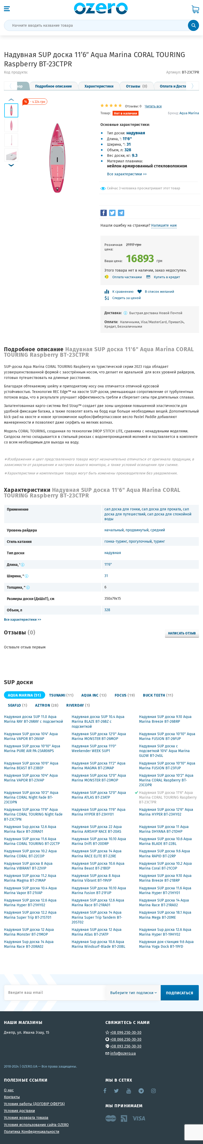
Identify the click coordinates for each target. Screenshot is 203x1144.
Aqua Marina (189, 113)
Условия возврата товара (26, 1117)
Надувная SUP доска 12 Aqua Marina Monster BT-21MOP (29, 932)
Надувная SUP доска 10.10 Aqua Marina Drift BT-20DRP (99, 841)
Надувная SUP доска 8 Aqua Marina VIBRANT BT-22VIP (28, 866)
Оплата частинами (127, 277)
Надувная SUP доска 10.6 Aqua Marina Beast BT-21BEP (98, 866)
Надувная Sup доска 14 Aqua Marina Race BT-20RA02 (29, 944)
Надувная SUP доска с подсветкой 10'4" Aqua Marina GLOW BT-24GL (164, 750)
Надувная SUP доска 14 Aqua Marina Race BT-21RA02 (164, 903)
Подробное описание (53, 86)
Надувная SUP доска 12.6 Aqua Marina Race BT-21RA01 (98, 903)
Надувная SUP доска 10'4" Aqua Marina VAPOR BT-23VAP (31, 778)
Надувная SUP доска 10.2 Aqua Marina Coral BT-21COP (165, 866)
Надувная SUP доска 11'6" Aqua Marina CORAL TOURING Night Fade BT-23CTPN (33, 814)
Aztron (46, 705)
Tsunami (61, 695)
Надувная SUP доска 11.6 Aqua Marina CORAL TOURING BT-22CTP (32, 841)
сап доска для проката (161, 509)
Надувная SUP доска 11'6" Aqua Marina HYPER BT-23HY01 (99, 812)
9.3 (134, 155)
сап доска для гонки (122, 509)
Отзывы (136, 86)
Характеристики (99, 86)
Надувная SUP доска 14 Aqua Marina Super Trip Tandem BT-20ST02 (97, 917)
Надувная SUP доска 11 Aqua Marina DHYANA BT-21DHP (164, 829)
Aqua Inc (94, 695)
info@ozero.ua (123, 1053)
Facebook (105, 1091)
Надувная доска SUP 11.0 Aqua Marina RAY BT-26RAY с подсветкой (33, 719)
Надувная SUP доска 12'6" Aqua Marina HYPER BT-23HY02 (166, 812)
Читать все (153, 106)
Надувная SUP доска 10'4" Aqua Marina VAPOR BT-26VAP (31, 736)
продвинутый (137, 530)
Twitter (116, 1091)
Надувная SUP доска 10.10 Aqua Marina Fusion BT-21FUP (99, 890)
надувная (135, 132)
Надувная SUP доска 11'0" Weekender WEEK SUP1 (94, 748)
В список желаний (159, 291)
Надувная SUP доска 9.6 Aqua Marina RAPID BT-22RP (164, 853)
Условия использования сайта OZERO (36, 1124)
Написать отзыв (182, 633)
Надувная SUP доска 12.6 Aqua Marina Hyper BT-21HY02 (30, 903)
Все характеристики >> (127, 174)
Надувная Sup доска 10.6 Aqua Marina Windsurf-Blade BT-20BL (98, 944)
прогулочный (140, 541)
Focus (125, 695)
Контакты (12, 1097)
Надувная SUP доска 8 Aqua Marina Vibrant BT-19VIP (96, 878)
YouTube (129, 1091)
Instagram (154, 1091)
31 (129, 144)
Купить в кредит (167, 277)
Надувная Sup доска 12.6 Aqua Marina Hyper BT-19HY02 (165, 932)
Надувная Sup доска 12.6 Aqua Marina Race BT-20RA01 (30, 829)
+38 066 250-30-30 (125, 1039)
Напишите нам (164, 225)
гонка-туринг (115, 541)
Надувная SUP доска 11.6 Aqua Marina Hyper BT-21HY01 (165, 890)
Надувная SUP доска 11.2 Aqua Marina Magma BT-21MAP (30, 878)
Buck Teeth (158, 695)
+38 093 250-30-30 (125, 1046)
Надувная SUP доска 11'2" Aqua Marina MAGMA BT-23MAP (99, 766)
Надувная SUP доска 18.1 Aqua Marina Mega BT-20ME (165, 915)
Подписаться (179, 993)
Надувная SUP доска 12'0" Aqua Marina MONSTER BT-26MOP (99, 736)
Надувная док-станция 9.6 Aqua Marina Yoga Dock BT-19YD (166, 944)
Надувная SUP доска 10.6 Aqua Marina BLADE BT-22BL (165, 841)
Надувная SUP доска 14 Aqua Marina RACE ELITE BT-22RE (97, 853)
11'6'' (127, 138)
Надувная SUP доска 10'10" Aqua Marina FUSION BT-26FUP (167, 736)
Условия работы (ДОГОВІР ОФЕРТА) (34, 1103)
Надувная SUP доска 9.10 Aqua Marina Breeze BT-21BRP (165, 878)
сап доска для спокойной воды (147, 516)
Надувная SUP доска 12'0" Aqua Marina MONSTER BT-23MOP (99, 778)
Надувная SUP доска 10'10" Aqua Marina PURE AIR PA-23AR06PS (32, 748)
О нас (9, 1090)
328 (127, 149)
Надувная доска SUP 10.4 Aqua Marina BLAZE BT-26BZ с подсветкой (98, 721)
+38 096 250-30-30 (125, 1032)
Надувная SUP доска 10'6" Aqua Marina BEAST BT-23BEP (31, 766)
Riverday (78, 705)
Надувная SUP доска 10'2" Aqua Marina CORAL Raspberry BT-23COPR (166, 780)
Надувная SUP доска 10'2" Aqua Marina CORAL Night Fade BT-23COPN (31, 797)
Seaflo (17, 705)
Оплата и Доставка (176, 86)
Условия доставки (19, 1110)
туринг (159, 541)
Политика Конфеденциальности (31, 1131)
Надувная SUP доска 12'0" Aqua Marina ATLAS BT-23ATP (99, 795)
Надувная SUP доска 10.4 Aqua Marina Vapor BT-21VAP (30, 890)
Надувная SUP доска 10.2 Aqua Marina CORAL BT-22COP (30, 853)
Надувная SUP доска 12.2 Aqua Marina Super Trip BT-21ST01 (30, 915)
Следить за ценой (126, 298)
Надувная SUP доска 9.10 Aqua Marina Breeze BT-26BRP (165, 719)
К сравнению (122, 291)
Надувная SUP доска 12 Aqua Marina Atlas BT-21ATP (97, 932)
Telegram (141, 1091)
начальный (114, 530)
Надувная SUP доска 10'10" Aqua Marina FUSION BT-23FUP (167, 766)
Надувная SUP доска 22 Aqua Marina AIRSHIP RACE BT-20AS (97, 829)
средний (157, 530)
